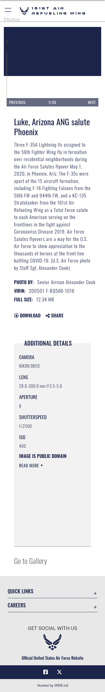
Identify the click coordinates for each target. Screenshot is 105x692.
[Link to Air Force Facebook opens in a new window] (45, 672)
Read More (30, 466)
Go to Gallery (30, 560)
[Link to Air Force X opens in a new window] (59, 672)
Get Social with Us (52, 628)
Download (30, 315)
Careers (17, 605)
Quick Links (20, 591)
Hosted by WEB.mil (52, 685)
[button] (8, 11)
